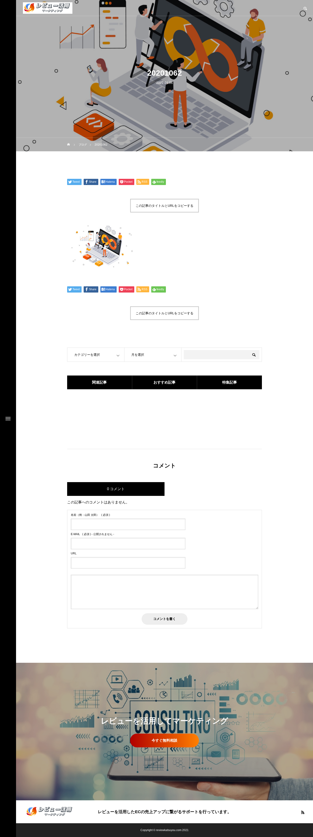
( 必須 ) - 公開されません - (92, 534)
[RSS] (302, 812)
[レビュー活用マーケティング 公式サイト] (47, 8)
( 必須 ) (90, 515)
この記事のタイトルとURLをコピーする (164, 205)
